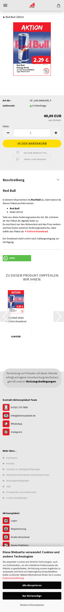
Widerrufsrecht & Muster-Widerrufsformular (27, 474)
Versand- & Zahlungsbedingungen (23, 469)
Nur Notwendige (32, 595)
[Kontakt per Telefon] (20, 407)
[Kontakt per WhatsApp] (20, 424)
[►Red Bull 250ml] (32, 48)
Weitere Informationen (32, 604)
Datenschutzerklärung (13, 578)
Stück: (6, 126)
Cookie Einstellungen (16, 497)
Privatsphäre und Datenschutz (21, 492)
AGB (8, 486)
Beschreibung (14, 180)
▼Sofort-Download (36, 231)
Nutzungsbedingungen (17, 480)
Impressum (11, 457)
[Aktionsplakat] (32, 5)
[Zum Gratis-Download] (20, 537)
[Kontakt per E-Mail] (20, 415)
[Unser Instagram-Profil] (20, 432)
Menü (5, 5)
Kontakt (10, 463)
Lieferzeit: (9, 105)
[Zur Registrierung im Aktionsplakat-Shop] (20, 529)
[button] (8, 133)
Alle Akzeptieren (32, 585)
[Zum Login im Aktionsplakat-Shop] (20, 521)
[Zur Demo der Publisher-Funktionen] (20, 545)
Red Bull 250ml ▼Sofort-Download (16, 319)
